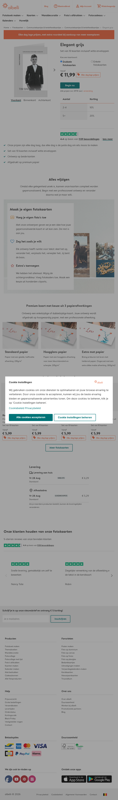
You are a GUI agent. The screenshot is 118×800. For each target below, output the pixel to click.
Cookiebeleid (16, 408)
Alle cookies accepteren (30, 417)
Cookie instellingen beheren (75, 417)
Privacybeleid (33, 408)
